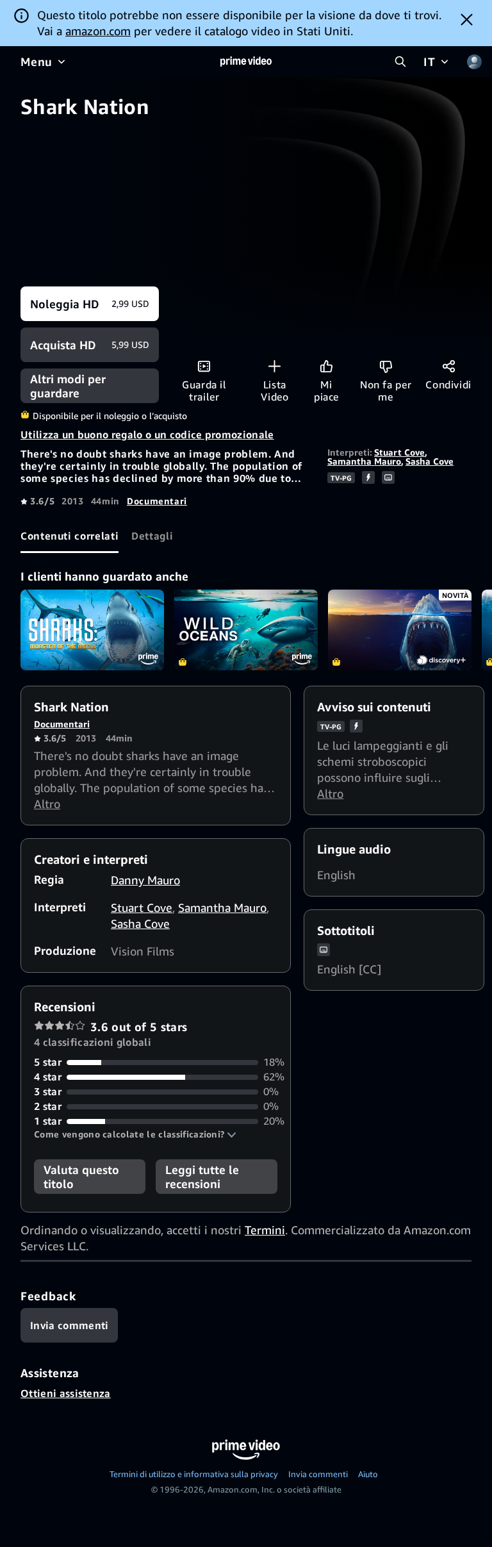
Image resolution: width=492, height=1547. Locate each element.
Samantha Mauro (364, 461)
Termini (265, 1230)
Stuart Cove (399, 452)
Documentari (157, 500)
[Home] (246, 61)
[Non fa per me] (385, 366)
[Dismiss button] (467, 19)
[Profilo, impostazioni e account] (474, 61)
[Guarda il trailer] (204, 366)
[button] (135, 1134)
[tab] (69, 535)
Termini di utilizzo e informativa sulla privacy (194, 1474)
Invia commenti (318, 1474)
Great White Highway (400, 630)
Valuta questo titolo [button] (81, 1176)
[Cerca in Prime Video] (400, 61)
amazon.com (98, 31)
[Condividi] (448, 366)
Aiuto (368, 1474)
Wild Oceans (246, 630)
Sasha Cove (430, 461)
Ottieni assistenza (65, 1393)
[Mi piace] (326, 366)
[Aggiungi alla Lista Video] (274, 366)
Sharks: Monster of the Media (92, 630)
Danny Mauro (145, 880)
